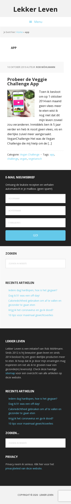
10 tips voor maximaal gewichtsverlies (30, 315)
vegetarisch (35, 158)
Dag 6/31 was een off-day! (24, 295)
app (52, 154)
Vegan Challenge (30, 154)
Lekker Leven (35, 9)
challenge (12, 158)
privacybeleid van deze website (23, 468)
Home (19, 32)
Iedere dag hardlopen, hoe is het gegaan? (32, 290)
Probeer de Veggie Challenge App (27, 81)
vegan (23, 158)
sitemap (10, 373)
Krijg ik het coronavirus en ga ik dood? (30, 310)
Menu (38, 22)
